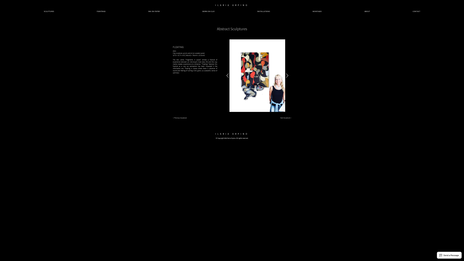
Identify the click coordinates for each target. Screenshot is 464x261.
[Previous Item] (227, 75)
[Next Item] (287, 75)
